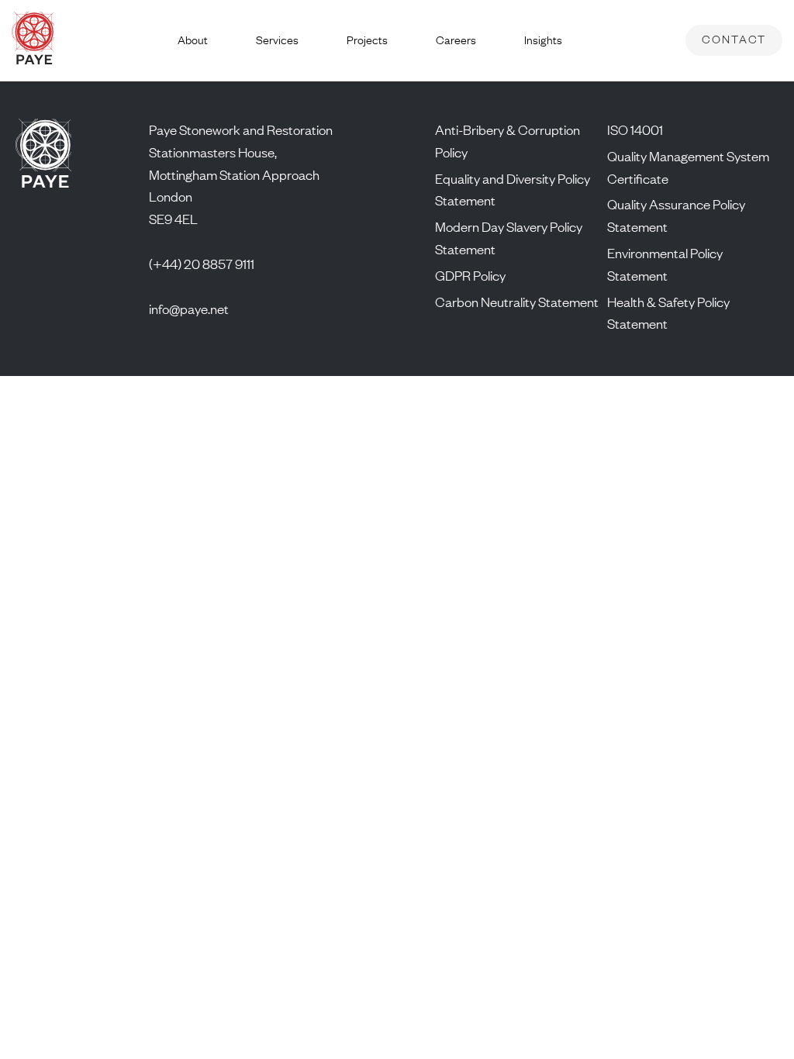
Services (277, 40)
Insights (543, 40)
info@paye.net (189, 308)
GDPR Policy (470, 275)
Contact (734, 39)
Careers (456, 40)
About (193, 40)
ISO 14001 (635, 129)
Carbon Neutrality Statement (517, 301)
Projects (367, 40)
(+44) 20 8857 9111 (201, 263)
